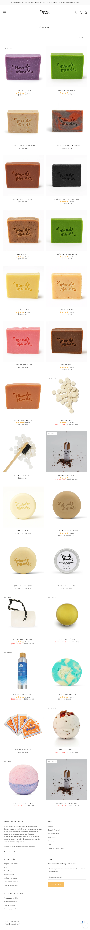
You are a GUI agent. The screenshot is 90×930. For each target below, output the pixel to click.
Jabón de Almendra (67, 310)
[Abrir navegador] (4, 12)
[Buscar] (81, 12)
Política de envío (9, 905)
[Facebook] (4, 851)
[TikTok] (14, 851)
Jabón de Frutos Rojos (23, 199)
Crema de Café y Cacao (67, 531)
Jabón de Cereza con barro (67, 146)
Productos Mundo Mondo (56, 848)
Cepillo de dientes (23, 475)
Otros (49, 844)
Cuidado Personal (53, 830)
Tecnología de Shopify (12, 924)
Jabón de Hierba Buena (66, 254)
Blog (5, 867)
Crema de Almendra (23, 586)
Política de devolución (11, 902)
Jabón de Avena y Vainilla (23, 146)
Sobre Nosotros (9, 871)
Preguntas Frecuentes (11, 864)
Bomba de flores (67, 750)
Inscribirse (56, 884)
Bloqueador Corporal (23, 695)
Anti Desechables (53, 833)
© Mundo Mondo (12, 921)
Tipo (81, 38)
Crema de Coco (23, 531)
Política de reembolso (11, 885)
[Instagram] (9, 851)
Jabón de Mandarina (23, 420)
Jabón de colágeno (23, 365)
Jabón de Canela (67, 365)
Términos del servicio (11, 882)
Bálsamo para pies (66, 586)
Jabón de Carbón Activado (66, 199)
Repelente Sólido (67, 639)
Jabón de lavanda (23, 90)
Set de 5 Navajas (23, 750)
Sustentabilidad (9, 874)
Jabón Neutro (23, 310)
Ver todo (50, 826)
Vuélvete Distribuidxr (10, 878)
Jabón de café (23, 254)
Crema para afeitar (67, 695)
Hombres (51, 841)
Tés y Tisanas (52, 837)
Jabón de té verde (66, 90)
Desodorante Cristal (23, 639)
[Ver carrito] (86, 12)
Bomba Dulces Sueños (23, 803)
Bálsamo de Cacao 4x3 (66, 803)
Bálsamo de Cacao (66, 475)
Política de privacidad (11, 898)
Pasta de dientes (67, 420)
